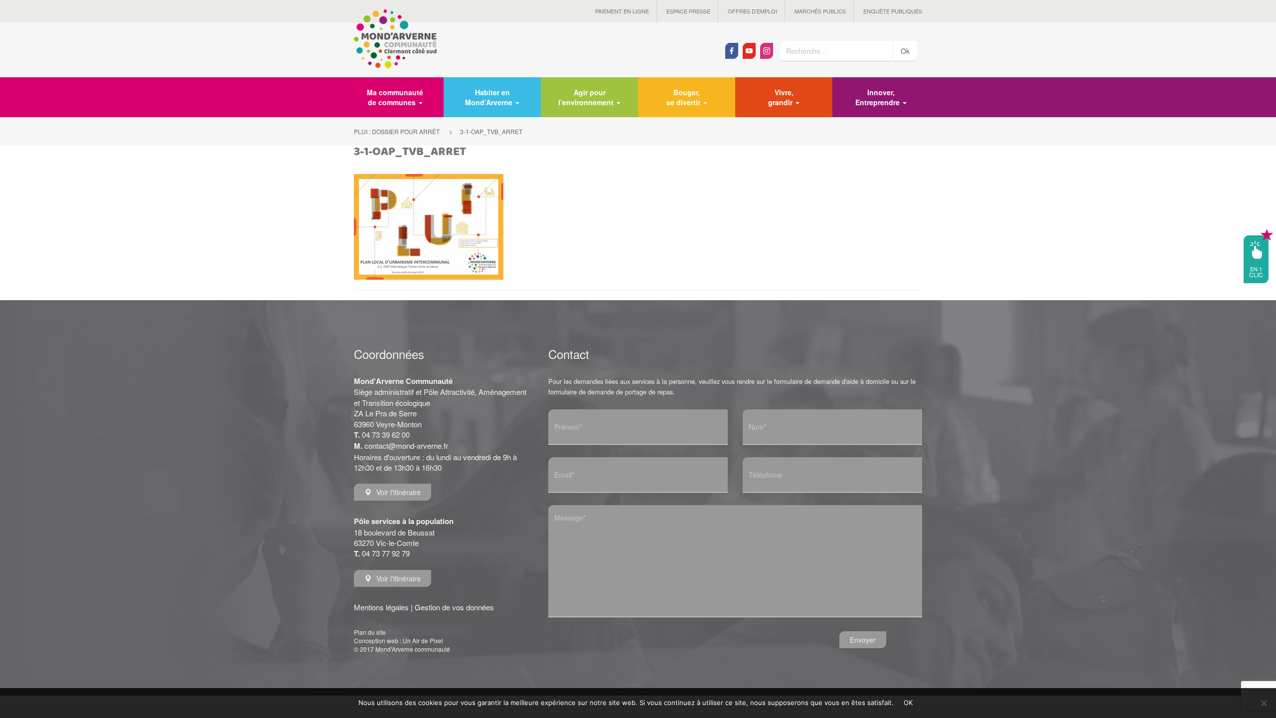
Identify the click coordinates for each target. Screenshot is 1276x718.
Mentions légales (381, 607)
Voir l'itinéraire (398, 492)
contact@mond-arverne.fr (406, 445)
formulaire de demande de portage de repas (610, 391)
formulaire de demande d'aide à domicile (831, 381)
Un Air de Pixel (423, 640)
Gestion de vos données (454, 607)
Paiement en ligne (622, 11)
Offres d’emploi (752, 11)
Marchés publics (820, 11)
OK (908, 703)
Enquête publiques (892, 11)
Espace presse (688, 11)
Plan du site (370, 632)
